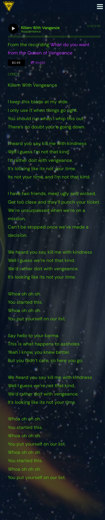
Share (40, 63)
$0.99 (16, 63)
